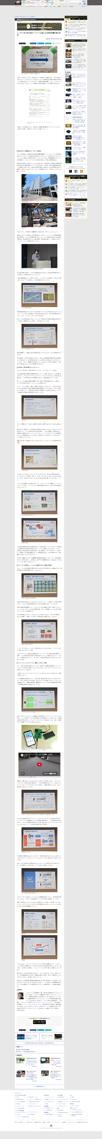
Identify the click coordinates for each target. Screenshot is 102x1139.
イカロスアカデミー (62, 1106)
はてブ (41, 43)
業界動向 (59, 6)
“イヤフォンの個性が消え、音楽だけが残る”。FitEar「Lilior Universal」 (78, 56)
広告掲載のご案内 (37, 1122)
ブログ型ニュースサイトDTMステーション (38, 1006)
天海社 (73, 1097)
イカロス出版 (59, 1095)
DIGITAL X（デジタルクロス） (35, 1106)
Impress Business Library (34, 1101)
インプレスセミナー (33, 1103)
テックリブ (59, 1114)
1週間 (79, 19)
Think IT (17, 1097)
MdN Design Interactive (63, 1112)
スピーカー (65, 6)
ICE (71, 1095)
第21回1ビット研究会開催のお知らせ (26, 1051)
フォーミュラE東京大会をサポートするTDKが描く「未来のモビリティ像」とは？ (79, 66)
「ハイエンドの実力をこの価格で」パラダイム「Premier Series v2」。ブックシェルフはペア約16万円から (77, 22)
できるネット (19, 1114)
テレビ (17, 6)
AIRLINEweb (61, 1097)
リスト (27, 43)
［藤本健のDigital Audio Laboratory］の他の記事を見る (39, 1043)
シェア (34, 43)
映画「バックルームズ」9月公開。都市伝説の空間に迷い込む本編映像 (79, 126)
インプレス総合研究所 (20, 1101)
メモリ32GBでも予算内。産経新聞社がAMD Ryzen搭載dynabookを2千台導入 (78, 45)
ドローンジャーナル (20, 1106)
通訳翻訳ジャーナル (62, 1101)
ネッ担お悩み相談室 (20, 1108)
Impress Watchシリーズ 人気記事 (76, 176)
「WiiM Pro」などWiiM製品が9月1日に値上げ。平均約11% (78, 132)
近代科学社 (46, 1112)
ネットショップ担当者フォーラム (35, 1099)
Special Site (71, 40)
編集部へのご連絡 (46, 1122)
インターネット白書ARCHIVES (22, 1116)
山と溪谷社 (46, 1106)
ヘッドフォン (39, 6)
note (49, 43)
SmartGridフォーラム (33, 1097)
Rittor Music (46, 1095)
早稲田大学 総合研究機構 (22, 1049)
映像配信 (46, 6)
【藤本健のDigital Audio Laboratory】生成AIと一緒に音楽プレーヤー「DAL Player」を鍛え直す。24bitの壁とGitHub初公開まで (77, 36)
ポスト (23, 43)
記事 (26, 718)
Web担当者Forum (19, 1099)
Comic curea (74, 1099)
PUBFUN (72, 1103)
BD (50, 6)
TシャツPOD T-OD (49, 1101)
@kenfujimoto (20, 1010)
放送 (54, 6)
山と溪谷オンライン (49, 1107)
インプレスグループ (71, 1122)
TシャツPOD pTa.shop (76, 1109)
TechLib (60, 1116)
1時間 (67, 19)
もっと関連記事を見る (38, 1086)
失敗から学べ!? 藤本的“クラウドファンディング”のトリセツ (47, 1037)
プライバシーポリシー (55, 1122)
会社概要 (63, 1122)
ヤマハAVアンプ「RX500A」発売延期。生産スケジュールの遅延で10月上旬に (79, 113)
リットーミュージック (49, 1097)
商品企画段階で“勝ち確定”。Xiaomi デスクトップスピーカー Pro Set (79, 215)
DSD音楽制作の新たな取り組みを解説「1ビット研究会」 (55, 1076)
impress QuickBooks (76, 1101)
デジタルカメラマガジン (21, 1112)
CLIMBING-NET (48, 1110)
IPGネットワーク (73, 1107)
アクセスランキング (73, 17)
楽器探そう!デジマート (50, 1099)
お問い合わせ (29, 1122)
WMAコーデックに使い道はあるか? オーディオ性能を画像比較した (31, 1037)
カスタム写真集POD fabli (77, 1112)
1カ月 (84, 19)
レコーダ (22, 6)
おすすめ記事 (71, 199)
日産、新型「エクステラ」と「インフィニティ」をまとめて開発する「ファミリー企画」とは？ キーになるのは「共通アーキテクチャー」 (77, 195)
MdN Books (60, 1110)
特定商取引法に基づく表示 (82, 1122)
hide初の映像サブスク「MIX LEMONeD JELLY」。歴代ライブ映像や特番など (79, 143)
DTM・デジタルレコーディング (31, 1008)
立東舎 (46, 1103)
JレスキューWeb (61, 1103)
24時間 (73, 19)
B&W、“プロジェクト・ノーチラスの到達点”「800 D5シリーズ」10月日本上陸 (79, 101)
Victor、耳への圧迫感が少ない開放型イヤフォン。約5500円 (78, 153)
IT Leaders (18, 1103)
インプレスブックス (33, 1112)
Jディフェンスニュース (63, 1099)
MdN (58, 1108)
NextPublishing (32, 1114)
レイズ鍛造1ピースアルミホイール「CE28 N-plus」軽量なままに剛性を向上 (79, 61)
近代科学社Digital (48, 1114)
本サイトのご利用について (20, 1122)
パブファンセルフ (75, 1105)
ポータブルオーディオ (30, 6)
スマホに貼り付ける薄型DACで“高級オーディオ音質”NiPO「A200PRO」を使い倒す (79, 210)
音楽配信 (71, 6)
